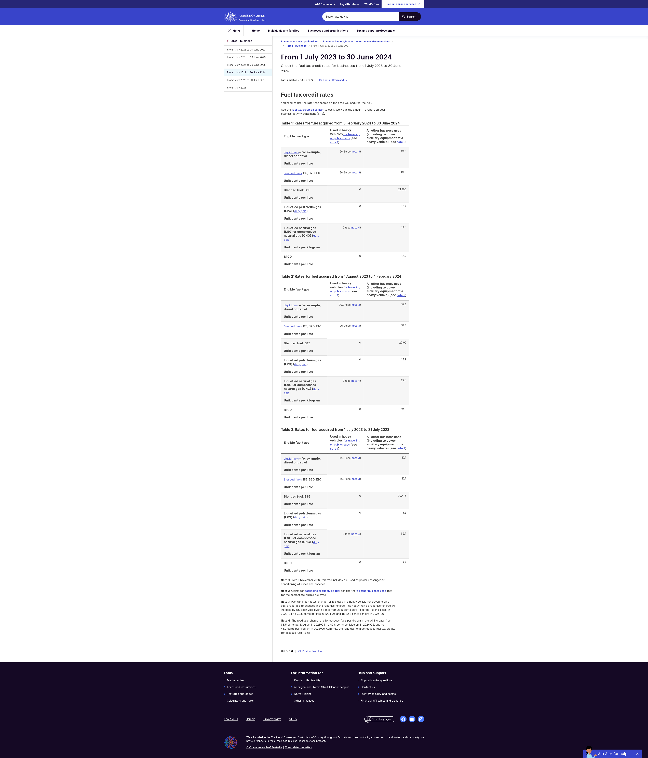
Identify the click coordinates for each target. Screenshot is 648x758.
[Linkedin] (412, 719)
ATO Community (325, 4)
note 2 (401, 142)
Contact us (368, 687)
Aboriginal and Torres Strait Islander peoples (321, 687)
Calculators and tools (240, 700)
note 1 (334, 142)
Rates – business (296, 45)
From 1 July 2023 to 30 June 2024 (246, 72)
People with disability (307, 680)
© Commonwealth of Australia (264, 747)
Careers (250, 719)
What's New (371, 4)
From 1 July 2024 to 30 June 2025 (246, 64)
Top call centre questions (376, 680)
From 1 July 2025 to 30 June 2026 (246, 57)
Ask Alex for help (613, 753)
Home (256, 30)
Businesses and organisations (328, 30)
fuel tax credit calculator (308, 109)
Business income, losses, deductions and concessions (356, 41)
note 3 (356, 151)
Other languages (304, 700)
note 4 (355, 227)
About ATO (231, 719)
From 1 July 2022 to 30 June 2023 (246, 80)
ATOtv (293, 719)
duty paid (300, 211)
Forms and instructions (241, 687)
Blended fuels (293, 173)
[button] (333, 80)
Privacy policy (272, 719)
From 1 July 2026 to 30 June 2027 (246, 49)
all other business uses (371, 590)
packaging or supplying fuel (322, 590)
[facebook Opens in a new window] (403, 719)
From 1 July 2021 (236, 87)
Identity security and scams (378, 694)
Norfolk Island (303, 694)
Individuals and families (283, 30)
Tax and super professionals (375, 30)
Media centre (235, 680)
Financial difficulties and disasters (382, 700)
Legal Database (349, 4)
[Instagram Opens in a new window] (421, 719)
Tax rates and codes (240, 694)
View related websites (298, 747)
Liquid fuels (291, 152)
